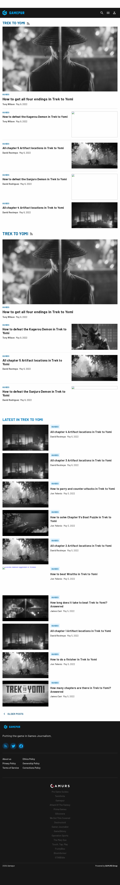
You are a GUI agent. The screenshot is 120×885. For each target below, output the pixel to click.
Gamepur (60, 800)
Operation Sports (60, 835)
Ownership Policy (31, 763)
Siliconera (60, 813)
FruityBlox (60, 848)
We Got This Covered (60, 818)
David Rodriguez (10, 184)
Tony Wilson (8, 104)
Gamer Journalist (60, 826)
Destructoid (60, 822)
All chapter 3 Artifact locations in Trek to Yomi (81, 460)
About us (6, 759)
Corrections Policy (31, 767)
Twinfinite (60, 796)
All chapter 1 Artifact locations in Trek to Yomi (80, 631)
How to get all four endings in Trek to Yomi (37, 99)
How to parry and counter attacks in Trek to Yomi (82, 488)
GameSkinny (60, 831)
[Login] (114, 13)
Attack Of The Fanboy (60, 805)
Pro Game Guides (60, 791)
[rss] (5, 746)
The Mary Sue (60, 840)
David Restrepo (10, 152)
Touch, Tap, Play (60, 844)
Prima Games (60, 809)
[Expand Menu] (108, 13)
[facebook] (21, 746)
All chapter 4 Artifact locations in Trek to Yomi (33, 207)
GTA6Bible (60, 857)
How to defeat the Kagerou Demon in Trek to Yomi (35, 116)
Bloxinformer (60, 853)
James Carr (56, 611)
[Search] (102, 13)
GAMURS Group (111, 866)
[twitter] (13, 746)
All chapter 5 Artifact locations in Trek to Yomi (33, 148)
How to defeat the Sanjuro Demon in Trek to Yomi (34, 179)
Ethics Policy (29, 759)
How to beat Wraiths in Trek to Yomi (74, 574)
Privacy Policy (9, 763)
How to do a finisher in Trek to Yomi (73, 659)
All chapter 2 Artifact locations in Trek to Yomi (81, 545)
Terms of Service (10, 767)
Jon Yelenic (56, 493)
